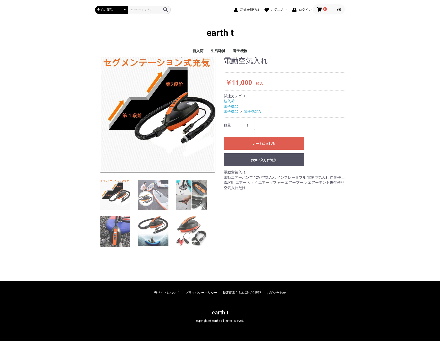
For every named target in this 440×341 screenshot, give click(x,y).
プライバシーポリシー (201, 292)
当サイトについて (167, 292)
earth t (220, 33)
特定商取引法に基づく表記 (242, 292)
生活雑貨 (218, 51)
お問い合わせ (276, 292)
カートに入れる (264, 143)
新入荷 (198, 51)
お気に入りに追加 (264, 160)
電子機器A (252, 111)
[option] (157, 115)
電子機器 (240, 51)
